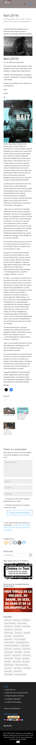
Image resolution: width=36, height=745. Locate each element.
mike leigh (17, 658)
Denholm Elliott (8, 633)
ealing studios (8, 639)
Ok (18, 742)
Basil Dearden (8, 626)
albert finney (16, 620)
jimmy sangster (8, 652)
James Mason (26, 649)
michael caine (26, 655)
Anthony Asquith (21, 623)
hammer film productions (11, 645)
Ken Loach (7, 655)
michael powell (8, 658)
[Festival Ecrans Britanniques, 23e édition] (22, 410)
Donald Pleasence (19, 636)
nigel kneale (25, 658)
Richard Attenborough (22, 665)
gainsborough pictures (22, 642)
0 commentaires (25, 21)
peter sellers (25, 661)
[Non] (33, 738)
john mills (26, 652)
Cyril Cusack (18, 629)
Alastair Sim (7, 620)
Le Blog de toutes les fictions (14, 696)
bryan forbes (26, 626)
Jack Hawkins (17, 649)
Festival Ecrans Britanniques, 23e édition (22, 417)
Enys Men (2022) (9, 415)
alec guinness (26, 620)
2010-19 (28, 19)
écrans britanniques (20, 674)
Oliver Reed (7, 661)
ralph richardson (9, 665)
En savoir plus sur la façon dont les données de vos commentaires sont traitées (17, 527)
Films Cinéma (13, 21)
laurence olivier (16, 655)
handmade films (25, 645)
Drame (6, 21)
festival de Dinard (9, 642)
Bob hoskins (17, 626)
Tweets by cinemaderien (12, 708)
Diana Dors (27, 633)
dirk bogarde (8, 636)
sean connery (17, 668)
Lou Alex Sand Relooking (13, 702)
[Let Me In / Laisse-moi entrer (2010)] (9, 425)
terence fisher (18, 671)
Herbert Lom (8, 649)
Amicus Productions (9, 623)
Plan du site (8, 726)
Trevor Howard (8, 674)
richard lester (8, 668)
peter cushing (16, 661)
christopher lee (8, 629)
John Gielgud (18, 652)
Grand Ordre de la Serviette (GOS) (16, 693)
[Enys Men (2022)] (9, 410)
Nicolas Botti (10, 19)
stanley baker (8, 671)
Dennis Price (18, 633)
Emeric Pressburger (19, 639)
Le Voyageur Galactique (13, 699)
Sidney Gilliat (27, 668)
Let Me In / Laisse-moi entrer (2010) (8, 432)
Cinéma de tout (10, 690)
